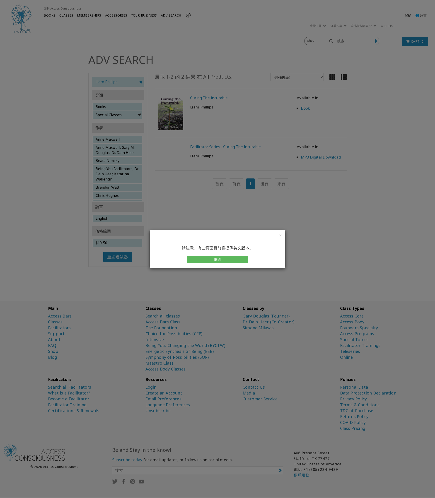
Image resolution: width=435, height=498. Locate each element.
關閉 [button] (217, 259)
